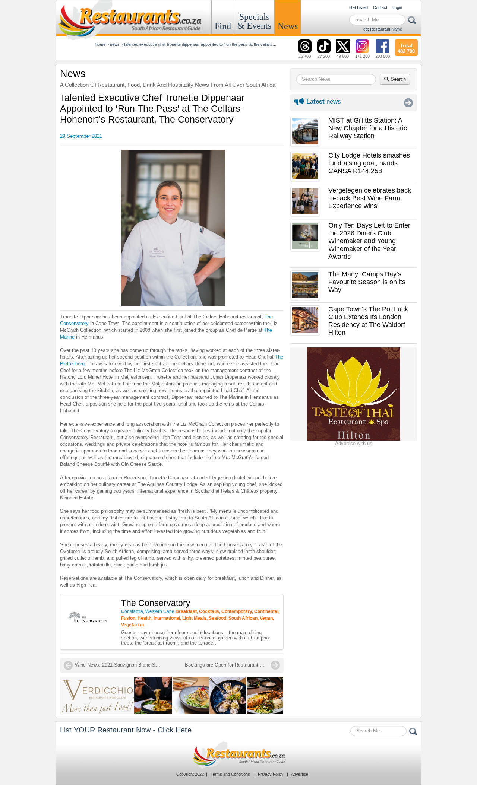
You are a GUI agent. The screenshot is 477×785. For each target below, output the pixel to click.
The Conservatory (155, 603)
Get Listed (358, 7)
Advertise (299, 774)
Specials (254, 21)
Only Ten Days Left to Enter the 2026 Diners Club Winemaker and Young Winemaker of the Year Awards (369, 241)
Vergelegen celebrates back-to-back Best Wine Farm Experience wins (370, 198)
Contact (380, 7)
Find (223, 26)
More (408, 103)
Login (397, 7)
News (288, 26)
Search (397, 79)
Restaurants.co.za (238, 755)
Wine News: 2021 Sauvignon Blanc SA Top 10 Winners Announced (119, 665)
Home (100, 44)
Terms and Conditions (230, 774)
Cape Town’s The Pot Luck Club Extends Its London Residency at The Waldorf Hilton (368, 320)
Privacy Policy (271, 774)
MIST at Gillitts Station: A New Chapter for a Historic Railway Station (367, 128)
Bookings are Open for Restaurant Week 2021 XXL (232, 665)
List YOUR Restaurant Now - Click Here (126, 730)
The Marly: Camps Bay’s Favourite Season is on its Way (366, 281)
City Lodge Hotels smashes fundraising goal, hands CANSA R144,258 (369, 163)
